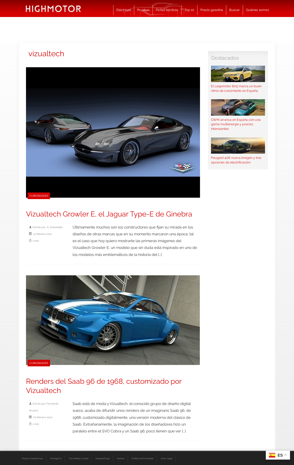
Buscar (234, 10)
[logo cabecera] (53, 8)
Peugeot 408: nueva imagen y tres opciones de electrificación (236, 160)
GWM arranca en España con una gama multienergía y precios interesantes (236, 124)
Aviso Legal (166, 458)
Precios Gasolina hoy (32, 458)
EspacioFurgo (103, 458)
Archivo (121, 458)
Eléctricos (123, 10)
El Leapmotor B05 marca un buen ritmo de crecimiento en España (236, 88)
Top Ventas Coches (78, 458)
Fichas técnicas (167, 10)
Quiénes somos (257, 10)
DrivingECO (56, 458)
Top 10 (189, 10)
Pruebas (143, 10)
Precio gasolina (211, 10)
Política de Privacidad (143, 458)
